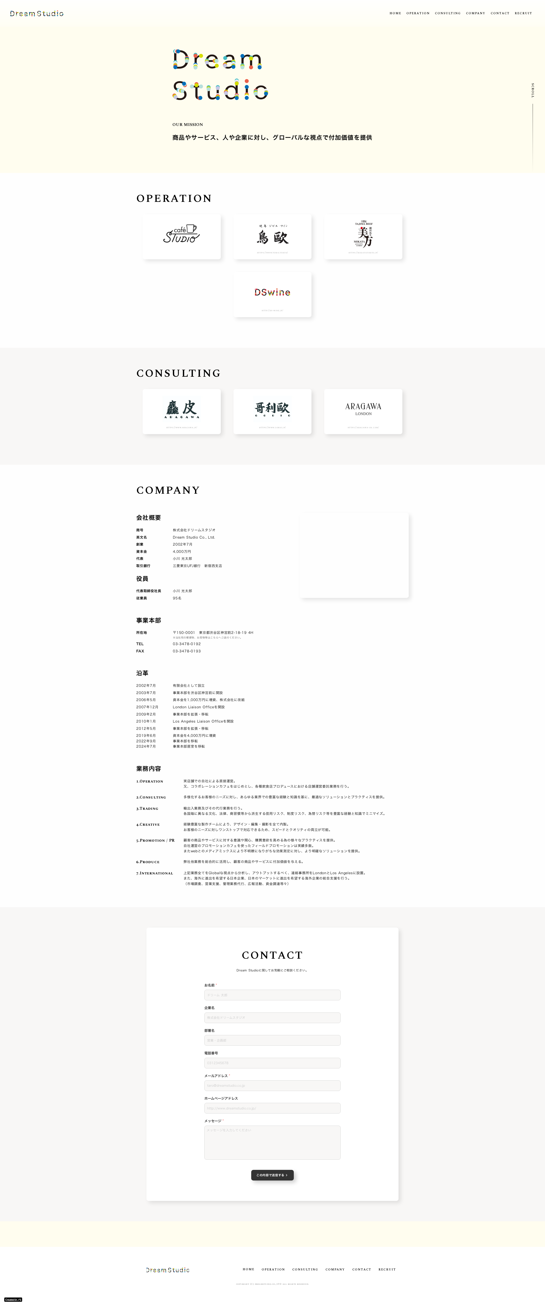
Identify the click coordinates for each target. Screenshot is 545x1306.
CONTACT (500, 13)
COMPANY (476, 13)
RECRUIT (523, 13)
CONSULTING (448, 13)
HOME (395, 13)
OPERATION (418, 13)
